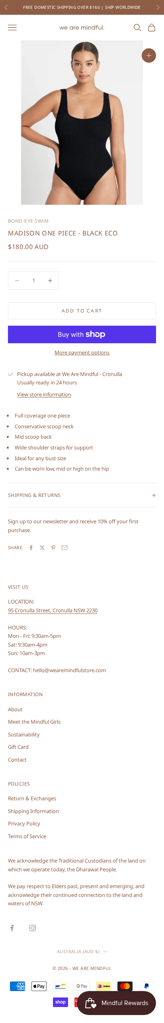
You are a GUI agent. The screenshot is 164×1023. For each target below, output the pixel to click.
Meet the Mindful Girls (34, 721)
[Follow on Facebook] (12, 928)
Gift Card (18, 746)
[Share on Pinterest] (53, 547)
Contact (17, 759)
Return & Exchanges (32, 798)
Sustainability (24, 734)
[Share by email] (64, 547)
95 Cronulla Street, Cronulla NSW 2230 (53, 610)
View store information (44, 394)
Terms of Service (27, 836)
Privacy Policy (24, 823)
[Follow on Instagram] (33, 928)
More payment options (82, 352)
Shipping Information (33, 811)
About (15, 709)
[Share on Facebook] (31, 547)
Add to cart (82, 310)
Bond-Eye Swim (28, 221)
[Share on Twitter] (42, 547)
